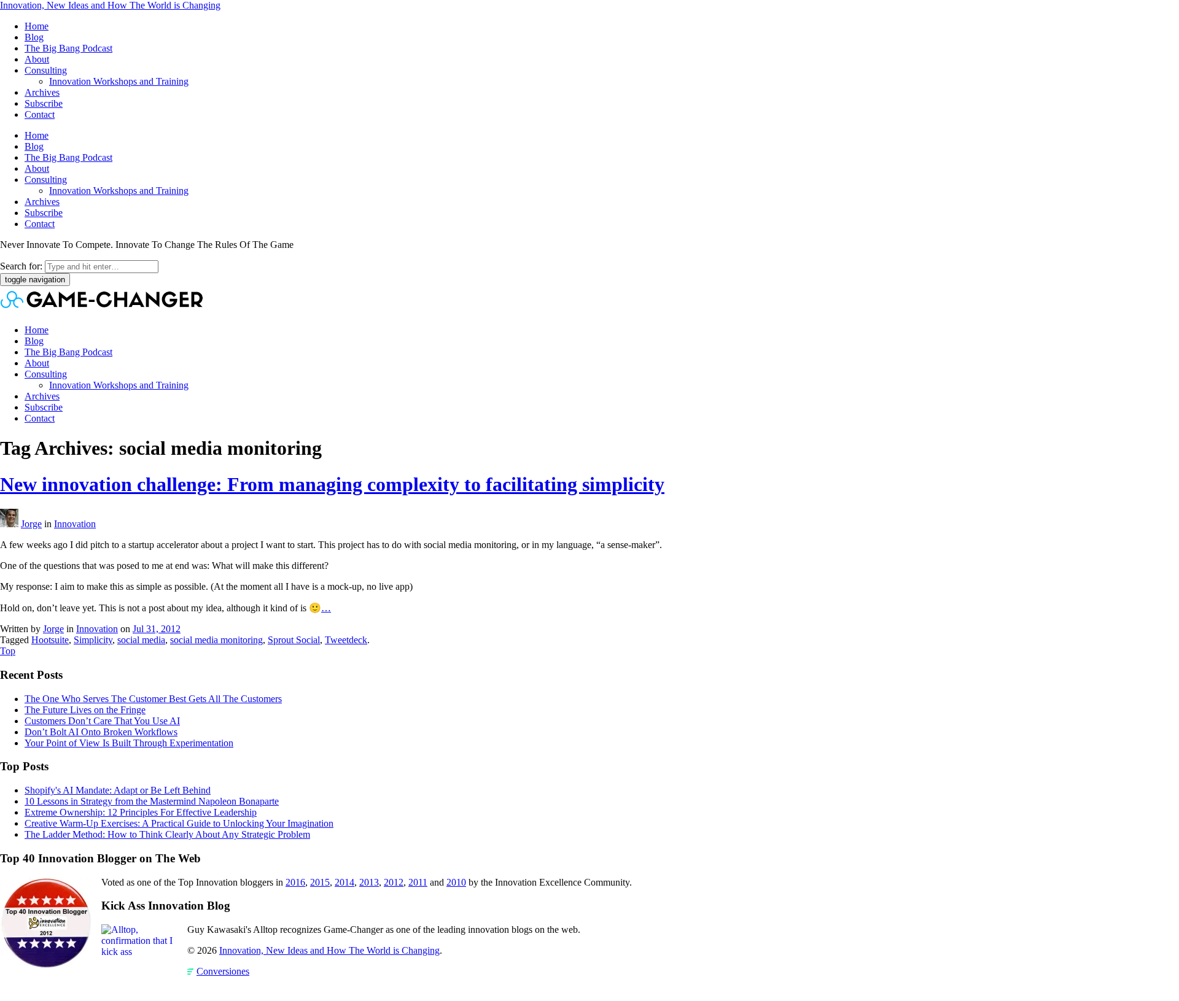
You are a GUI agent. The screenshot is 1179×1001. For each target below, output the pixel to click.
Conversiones (222, 971)
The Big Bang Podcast (68, 48)
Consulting (46, 70)
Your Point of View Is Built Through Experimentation (129, 743)
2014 (344, 882)
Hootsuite (50, 640)
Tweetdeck (346, 640)
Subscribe (44, 103)
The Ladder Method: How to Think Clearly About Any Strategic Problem (167, 834)
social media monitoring (216, 640)
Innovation (75, 524)
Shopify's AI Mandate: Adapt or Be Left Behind (118, 790)
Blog (34, 37)
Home (37, 26)
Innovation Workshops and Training (119, 81)
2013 (369, 882)
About (37, 59)
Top (7, 651)
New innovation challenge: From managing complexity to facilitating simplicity (332, 484)
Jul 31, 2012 (157, 629)
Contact (40, 114)
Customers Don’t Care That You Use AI (102, 721)
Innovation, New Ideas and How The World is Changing (110, 5)
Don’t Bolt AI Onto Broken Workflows (101, 732)
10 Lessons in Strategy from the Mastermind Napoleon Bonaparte (152, 801)
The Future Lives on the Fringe (85, 710)
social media (141, 640)
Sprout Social (294, 640)
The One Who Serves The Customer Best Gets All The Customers (153, 699)
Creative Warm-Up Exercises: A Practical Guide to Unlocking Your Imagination (179, 823)
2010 (456, 882)
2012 (393, 882)
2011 (417, 882)
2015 (320, 882)
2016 (295, 882)
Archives (42, 92)
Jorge (31, 524)
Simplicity (93, 640)
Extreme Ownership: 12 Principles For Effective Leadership (141, 812)
